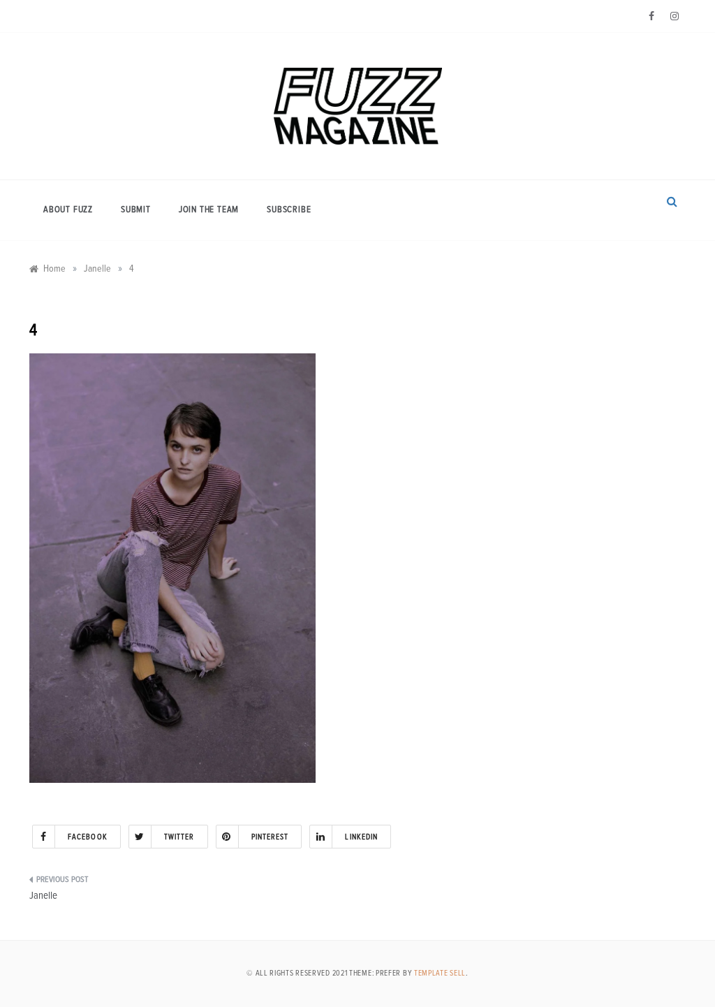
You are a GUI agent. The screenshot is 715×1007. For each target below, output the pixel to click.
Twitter (179, 837)
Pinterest (270, 837)
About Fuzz (68, 209)
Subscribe (289, 209)
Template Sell (440, 973)
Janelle (43, 895)
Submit (136, 209)
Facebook (88, 837)
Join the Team (209, 209)
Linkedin (361, 837)
